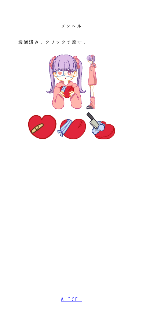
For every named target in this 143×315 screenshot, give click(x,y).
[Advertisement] (71, 220)
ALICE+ (71, 299)
